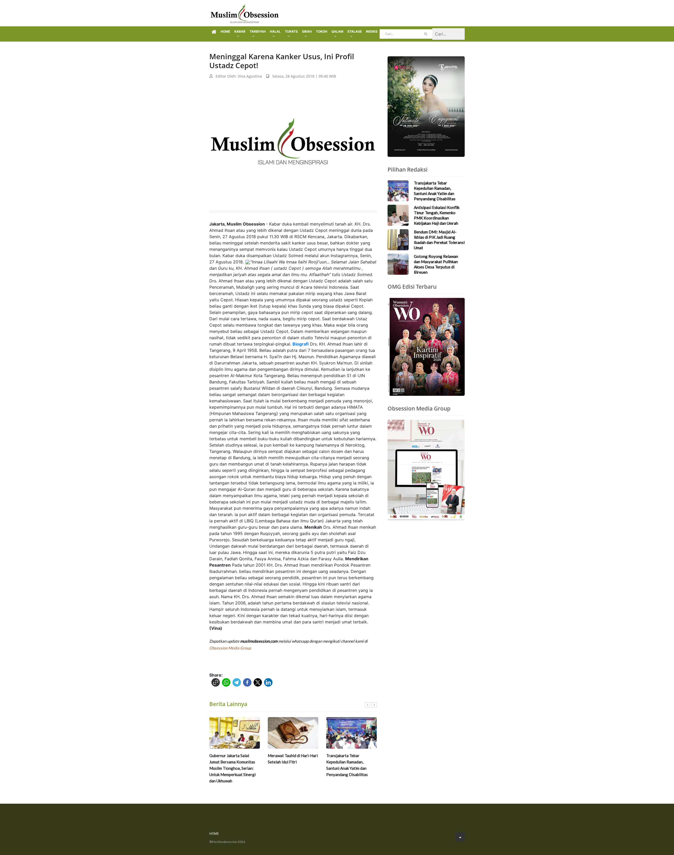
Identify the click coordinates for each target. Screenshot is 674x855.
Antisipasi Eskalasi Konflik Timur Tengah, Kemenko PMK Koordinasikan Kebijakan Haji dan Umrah (436, 215)
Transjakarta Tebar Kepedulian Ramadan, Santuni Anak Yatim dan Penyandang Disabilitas (347, 765)
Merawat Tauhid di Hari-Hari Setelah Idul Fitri (293, 758)
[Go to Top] (460, 837)
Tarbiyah (258, 31)
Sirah (307, 31)
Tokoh (321, 31)
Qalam (337, 31)
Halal (275, 31)
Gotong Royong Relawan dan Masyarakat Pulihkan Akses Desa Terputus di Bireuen (436, 264)
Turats (291, 31)
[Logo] (244, 13)
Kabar (239, 31)
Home (225, 31)
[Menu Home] (214, 32)
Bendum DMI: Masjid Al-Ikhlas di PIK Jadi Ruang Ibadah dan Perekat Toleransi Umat (439, 239)
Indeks (372, 31)
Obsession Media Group (230, 648)
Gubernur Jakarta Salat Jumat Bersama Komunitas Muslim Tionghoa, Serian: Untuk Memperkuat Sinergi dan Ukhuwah (232, 768)
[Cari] (425, 33)
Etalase (355, 31)
